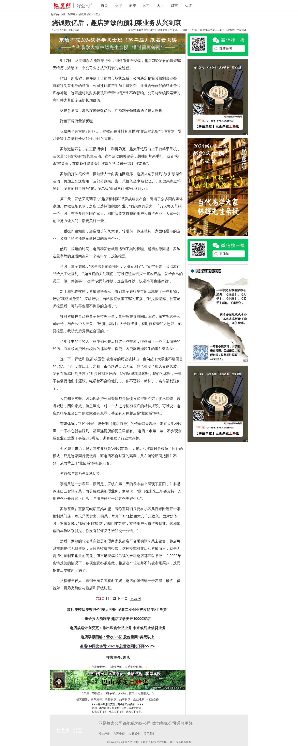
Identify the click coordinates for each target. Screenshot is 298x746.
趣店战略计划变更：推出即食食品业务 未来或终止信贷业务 (118, 627)
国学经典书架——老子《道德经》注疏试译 (223, 30)
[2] (113, 598)
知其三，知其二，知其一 (186, 30)
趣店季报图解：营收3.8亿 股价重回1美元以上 (117, 636)
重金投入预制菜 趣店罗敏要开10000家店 (118, 618)
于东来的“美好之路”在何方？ (141, 30)
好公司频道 (85, 14)
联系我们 (149, 733)
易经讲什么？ (165, 30)
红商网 (71, 14)
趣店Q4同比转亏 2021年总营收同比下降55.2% (117, 645)
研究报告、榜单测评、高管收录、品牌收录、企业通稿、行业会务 (117, 699)
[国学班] (218, 313)
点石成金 (134, 733)
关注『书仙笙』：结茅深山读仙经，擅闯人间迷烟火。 (118, 693)
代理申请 (119, 733)
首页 (104, 5)
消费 (132, 5)
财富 (174, 5)
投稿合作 (104, 733)
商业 (118, 5)
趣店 (126, 657)
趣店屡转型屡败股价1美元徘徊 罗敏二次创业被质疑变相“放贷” (117, 609)
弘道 (188, 5)
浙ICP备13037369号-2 (146, 742)
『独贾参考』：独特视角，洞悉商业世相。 (118, 666)
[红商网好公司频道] (72, 5)
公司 (146, 5)
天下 (160, 5)
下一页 (122, 598)
